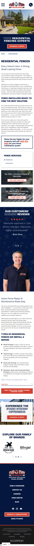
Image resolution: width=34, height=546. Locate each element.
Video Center (17, 498)
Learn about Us (17, 197)
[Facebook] (13, 509)
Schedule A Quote (17, 417)
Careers (17, 494)
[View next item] (21, 245)
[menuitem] (18, 159)
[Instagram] (17, 509)
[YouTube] (21, 509)
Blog (17, 502)
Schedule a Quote (17, 46)
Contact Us (17, 490)
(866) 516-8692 (17, 519)
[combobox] (6, 544)
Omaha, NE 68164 (17, 479)
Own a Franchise (17, 486)
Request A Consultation (17, 514)
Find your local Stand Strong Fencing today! (17, 390)
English (5, 544)
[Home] (17, 4)
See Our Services (17, 180)
